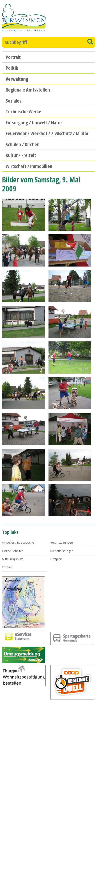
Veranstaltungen (61, 542)
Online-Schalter (12, 551)
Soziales (13, 100)
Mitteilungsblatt (12, 559)
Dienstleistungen (62, 551)
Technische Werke (23, 111)
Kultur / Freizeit (21, 155)
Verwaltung (17, 78)
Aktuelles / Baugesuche (18, 542)
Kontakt (7, 567)
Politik (12, 67)
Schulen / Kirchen (22, 144)
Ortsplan (56, 559)
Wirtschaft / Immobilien (29, 166)
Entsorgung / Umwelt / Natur (34, 122)
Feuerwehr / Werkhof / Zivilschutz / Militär (47, 133)
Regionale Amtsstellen (28, 89)
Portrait (13, 57)
